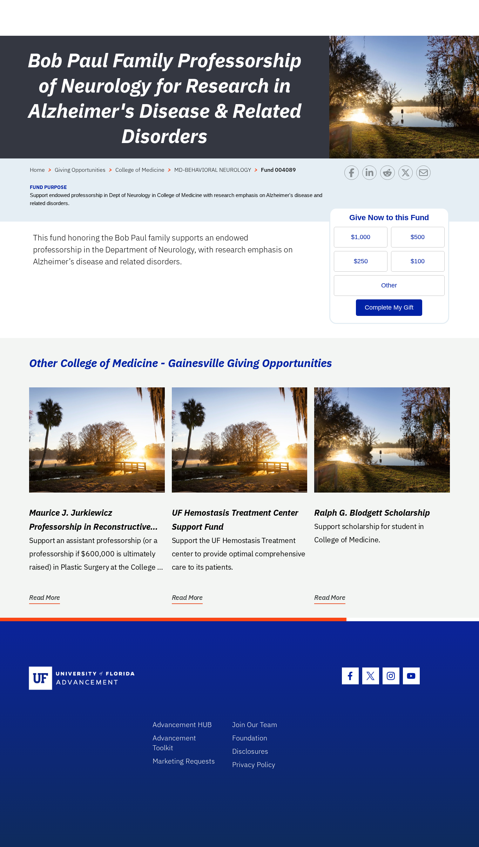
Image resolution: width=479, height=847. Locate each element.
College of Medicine (139, 169)
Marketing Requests (184, 761)
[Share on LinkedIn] (371, 174)
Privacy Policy (253, 764)
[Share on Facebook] (353, 174)
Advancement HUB (182, 724)
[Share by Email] (425, 174)
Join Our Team (254, 724)
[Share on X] (407, 174)
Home (37, 169)
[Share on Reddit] (389, 174)
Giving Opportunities (80, 169)
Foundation (249, 738)
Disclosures (250, 751)
